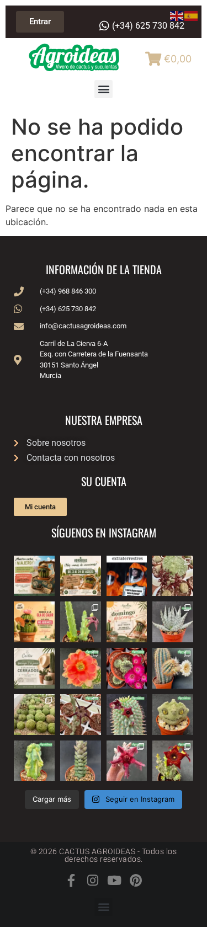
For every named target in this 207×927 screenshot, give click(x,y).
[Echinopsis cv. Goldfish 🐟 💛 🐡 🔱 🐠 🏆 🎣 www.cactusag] (80, 668)
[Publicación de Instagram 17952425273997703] (34, 621)
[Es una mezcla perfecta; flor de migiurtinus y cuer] (172, 576)
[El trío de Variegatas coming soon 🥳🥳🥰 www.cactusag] (172, 621)
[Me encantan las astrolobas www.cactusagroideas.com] (80, 760)
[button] (103, 89)
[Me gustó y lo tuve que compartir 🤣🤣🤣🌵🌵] (127, 576)
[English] (177, 14)
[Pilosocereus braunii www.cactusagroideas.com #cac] (172, 668)
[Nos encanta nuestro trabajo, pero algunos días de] (80, 576)
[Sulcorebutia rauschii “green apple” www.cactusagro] (127, 668)
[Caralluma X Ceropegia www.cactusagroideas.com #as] (80, 714)
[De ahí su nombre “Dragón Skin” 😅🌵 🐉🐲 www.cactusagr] (172, 714)
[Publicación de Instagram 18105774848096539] (34, 668)
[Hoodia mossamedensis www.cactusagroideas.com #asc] (127, 714)
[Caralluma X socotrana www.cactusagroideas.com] (172, 760)
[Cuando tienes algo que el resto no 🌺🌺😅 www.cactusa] (34, 714)
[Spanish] (191, 14)
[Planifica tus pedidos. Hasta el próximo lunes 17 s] (34, 576)
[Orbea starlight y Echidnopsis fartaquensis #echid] (80, 621)
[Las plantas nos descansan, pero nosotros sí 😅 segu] (127, 621)
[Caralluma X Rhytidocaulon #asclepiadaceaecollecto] (127, 760)
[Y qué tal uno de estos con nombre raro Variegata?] (34, 760)
